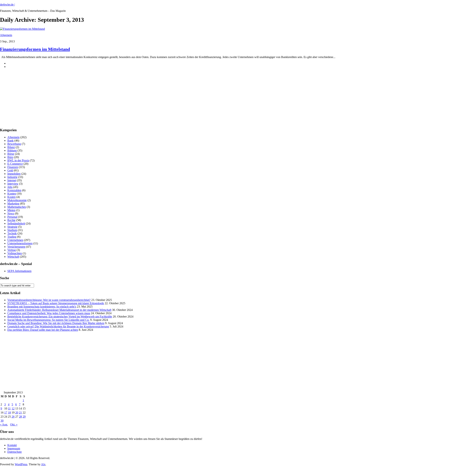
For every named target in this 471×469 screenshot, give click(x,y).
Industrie (12, 177)
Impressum (13, 448)
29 (24, 416)
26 (13, 416)
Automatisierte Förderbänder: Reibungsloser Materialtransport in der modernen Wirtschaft (59, 309)
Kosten (11, 196)
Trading (11, 236)
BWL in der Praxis (18, 160)
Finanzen (12, 167)
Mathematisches (16, 206)
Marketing (13, 203)
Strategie (12, 226)
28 (20, 416)
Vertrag (11, 250)
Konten (11, 193)
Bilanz (11, 147)
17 (5, 412)
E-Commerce (15, 163)
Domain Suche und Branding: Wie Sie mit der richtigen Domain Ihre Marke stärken (55, 323)
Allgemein (6, 35)
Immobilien (14, 173)
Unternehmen (15, 240)
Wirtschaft (13, 256)
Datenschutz (14, 451)
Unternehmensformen (20, 243)
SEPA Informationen (19, 271)
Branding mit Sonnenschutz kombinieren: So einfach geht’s (41, 306)
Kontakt (12, 445)
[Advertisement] (27, 101)
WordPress (21, 464)
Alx (43, 464)
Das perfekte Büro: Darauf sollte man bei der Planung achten (42, 329)
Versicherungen (16, 246)
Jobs (10, 187)
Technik (12, 233)
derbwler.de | (7, 4)
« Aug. (4, 424)
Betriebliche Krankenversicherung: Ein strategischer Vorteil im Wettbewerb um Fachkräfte (59, 316)
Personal (12, 216)
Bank (10, 140)
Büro (10, 157)
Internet (11, 180)
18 (9, 412)
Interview (12, 183)
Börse (10, 153)
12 (13, 408)
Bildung (12, 150)
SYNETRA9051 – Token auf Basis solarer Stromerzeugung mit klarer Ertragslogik (55, 303)
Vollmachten (14, 253)
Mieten (11, 210)
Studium (12, 230)
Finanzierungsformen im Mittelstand (35, 49)
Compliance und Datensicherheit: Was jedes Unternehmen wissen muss (48, 313)
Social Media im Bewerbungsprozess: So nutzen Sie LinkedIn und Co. (48, 319)
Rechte (11, 220)
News (10, 213)
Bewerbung (14, 143)
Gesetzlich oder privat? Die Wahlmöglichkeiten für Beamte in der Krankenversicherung (58, 326)
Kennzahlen (14, 190)
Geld (10, 170)
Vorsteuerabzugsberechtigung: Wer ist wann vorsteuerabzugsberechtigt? (49, 299)
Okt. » (13, 424)
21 (20, 412)
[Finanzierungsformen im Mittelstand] (22, 28)
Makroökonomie (17, 200)
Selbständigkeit (16, 223)
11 (9, 408)
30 (2, 420)
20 (16, 412)
